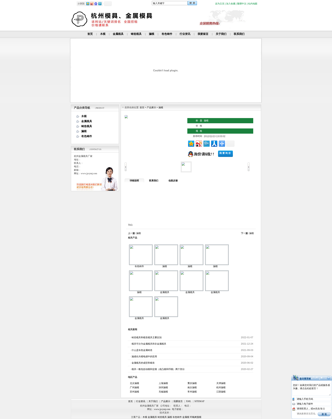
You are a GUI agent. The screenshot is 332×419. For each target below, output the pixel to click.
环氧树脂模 (195, 417)
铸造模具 (136, 33)
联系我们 (239, 33)
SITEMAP (199, 401)
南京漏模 (192, 387)
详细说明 (134, 180)
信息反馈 (173, 180)
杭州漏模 (221, 387)
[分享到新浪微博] (198, 143)
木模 (102, 33)
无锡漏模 (163, 391)
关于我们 (221, 33)
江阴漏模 (221, 391)
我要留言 (203, 33)
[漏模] (166, 263)
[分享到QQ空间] (190, 143)
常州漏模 (192, 391)
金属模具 (118, 33)
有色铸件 (167, 33)
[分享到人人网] (213, 143)
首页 (90, 33)
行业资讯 (185, 33)
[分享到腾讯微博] (206, 143)
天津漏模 (221, 383)
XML (188, 401)
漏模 (151, 33)
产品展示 (151, 107)
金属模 (185, 417)
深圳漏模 (163, 387)
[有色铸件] (141, 263)
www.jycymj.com (162, 409)
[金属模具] (166, 289)
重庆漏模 (192, 383)
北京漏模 (134, 383)
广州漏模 (134, 387)
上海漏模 (163, 383)
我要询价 (225, 153)
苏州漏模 (134, 391)
